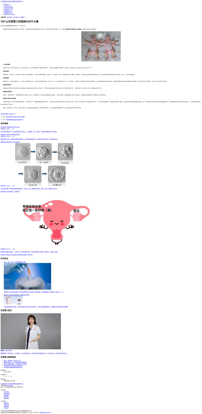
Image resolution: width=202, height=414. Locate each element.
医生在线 (13, 254)
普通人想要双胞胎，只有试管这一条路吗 (15, 364)
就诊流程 (8, 254)
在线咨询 (9, 14)
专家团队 (8, 11)
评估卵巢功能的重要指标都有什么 (13, 367)
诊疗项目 (15, 17)
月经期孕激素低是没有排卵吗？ (14, 119)
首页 (6, 4)
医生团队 (6, 395)
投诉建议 (24, 254)
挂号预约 (19, 254)
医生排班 (3, 254)
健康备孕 (6, 406)
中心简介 (8, 6)
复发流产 (6, 408)
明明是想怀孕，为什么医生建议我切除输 (15, 362)
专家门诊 (30, 254)
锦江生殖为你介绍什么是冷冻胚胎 (15, 116)
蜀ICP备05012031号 (45, 412)
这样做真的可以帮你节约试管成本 (13, 365)
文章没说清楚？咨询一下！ (8, 113)
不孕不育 (8, 7)
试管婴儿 (8, 9)
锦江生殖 (9, 17)
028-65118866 (9, 385)
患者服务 (8, 12)
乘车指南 (6, 398)
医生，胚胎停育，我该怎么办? (12, 360)
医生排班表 (7, 393)
